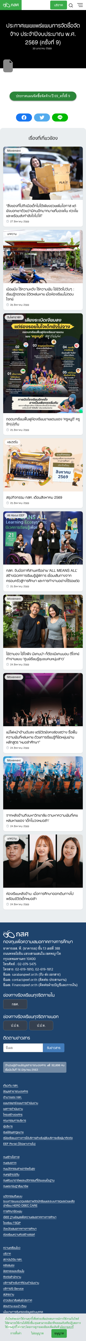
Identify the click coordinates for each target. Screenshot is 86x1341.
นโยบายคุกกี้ (67, 1327)
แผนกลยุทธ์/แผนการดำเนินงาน (20, 1103)
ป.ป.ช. (15, 1025)
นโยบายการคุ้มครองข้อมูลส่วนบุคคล (23, 1311)
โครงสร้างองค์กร (12, 1114)
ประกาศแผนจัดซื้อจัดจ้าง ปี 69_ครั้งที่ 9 (43, 96)
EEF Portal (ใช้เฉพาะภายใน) (19, 1143)
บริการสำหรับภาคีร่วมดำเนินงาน (21, 1282)
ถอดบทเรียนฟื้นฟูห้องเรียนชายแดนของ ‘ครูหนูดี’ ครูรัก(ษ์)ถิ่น (43, 421)
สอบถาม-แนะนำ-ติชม (14, 1306)
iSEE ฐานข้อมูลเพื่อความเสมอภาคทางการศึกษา (29, 1217)
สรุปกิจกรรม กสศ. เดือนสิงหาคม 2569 (34, 496)
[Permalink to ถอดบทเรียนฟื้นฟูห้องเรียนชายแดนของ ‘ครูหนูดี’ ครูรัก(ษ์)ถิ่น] (43, 363)
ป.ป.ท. (41, 1025)
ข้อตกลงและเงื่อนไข (13, 1271)
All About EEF (16, 515)
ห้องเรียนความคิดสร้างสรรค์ (19, 1234)
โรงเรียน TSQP (12, 1222)
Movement (14, 150)
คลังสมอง (8, 1265)
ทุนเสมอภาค (9, 1162)
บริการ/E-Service (13, 1288)
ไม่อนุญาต (37, 1333)
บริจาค (58, 4)
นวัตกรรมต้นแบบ (12, 1196)
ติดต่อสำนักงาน (12, 1277)
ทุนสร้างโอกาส (11, 1157)
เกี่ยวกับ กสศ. (10, 1085)
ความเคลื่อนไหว (11, 1247)
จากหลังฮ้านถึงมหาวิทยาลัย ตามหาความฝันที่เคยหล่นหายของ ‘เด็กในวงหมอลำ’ (42, 817)
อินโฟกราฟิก (14, 317)
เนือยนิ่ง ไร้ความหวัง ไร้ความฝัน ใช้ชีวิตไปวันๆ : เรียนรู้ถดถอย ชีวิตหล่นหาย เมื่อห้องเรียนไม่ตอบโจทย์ (40, 293)
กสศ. (15, 1004)
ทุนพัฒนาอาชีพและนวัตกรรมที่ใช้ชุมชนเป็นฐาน (28, 1180)
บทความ (12, 233)
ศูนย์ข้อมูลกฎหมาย (13, 1132)
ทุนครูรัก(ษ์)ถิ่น (11, 1174)
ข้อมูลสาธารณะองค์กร (15, 1091)
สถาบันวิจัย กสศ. (12, 1259)
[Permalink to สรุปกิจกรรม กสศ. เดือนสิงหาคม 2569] (43, 465)
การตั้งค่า (15, 1333)
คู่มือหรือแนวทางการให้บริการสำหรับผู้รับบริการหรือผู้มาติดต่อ (38, 1138)
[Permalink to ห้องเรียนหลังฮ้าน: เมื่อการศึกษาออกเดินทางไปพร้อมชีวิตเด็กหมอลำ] (43, 861)
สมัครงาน (8, 1294)
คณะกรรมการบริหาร (14, 1120)
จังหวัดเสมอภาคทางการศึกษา (20, 1228)
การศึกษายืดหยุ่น (12, 1211)
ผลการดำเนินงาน (13, 1108)
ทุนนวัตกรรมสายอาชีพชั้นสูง (19, 1168)
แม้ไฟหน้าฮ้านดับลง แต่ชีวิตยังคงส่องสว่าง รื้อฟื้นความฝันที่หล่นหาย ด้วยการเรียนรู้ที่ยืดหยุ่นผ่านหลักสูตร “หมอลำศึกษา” (41, 736)
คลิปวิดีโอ (12, 442)
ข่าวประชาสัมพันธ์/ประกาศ (17, 1300)
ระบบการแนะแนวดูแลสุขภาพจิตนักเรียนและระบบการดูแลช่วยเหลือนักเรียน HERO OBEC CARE (39, 1203)
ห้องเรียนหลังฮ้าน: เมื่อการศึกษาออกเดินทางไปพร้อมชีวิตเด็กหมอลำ (40, 896)
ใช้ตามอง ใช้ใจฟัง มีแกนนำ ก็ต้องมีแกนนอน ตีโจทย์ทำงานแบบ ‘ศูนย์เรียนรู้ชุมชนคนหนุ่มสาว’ (42, 656)
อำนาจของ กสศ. (12, 1097)
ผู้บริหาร (8, 1126)
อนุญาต (59, 1333)
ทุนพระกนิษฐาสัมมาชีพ (15, 1186)
